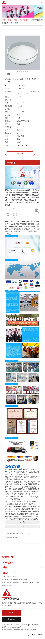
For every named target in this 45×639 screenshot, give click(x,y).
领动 (38, 625)
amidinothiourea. (12, 534)
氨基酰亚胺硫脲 (12, 537)
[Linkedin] (33, 634)
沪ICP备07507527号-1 (15, 627)
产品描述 (11, 162)
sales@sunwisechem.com (18, 580)
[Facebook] (29, 634)
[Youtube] (40, 634)
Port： (7, 85)
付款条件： (9, 91)
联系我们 (12, 613)
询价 (18, 154)
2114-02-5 (25, 534)
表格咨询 (12, 619)
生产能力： (9, 88)
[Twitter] (37, 634)
